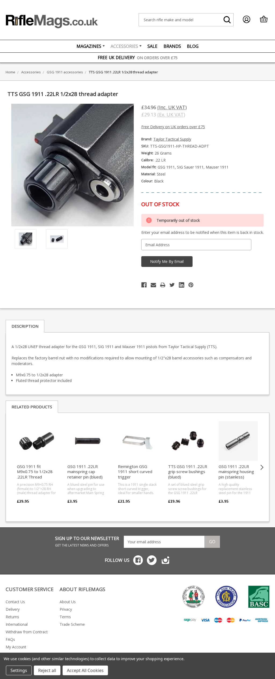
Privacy (66, 609)
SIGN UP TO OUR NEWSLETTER (87, 541)
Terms (65, 616)
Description (25, 326)
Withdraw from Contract (27, 631)
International (17, 624)
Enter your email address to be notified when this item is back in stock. (202, 232)
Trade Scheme (72, 624)
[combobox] (186, 19)
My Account (16, 646)
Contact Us (15, 601)
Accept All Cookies (85, 670)
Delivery (13, 609)
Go (212, 542)
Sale (152, 46)
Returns (12, 616)
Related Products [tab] (32, 406)
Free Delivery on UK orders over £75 (173, 126)
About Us (68, 601)
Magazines (89, 46)
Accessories (124, 46)
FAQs (10, 639)
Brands (172, 46)
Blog (192, 46)
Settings (18, 670)
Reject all (47, 670)
